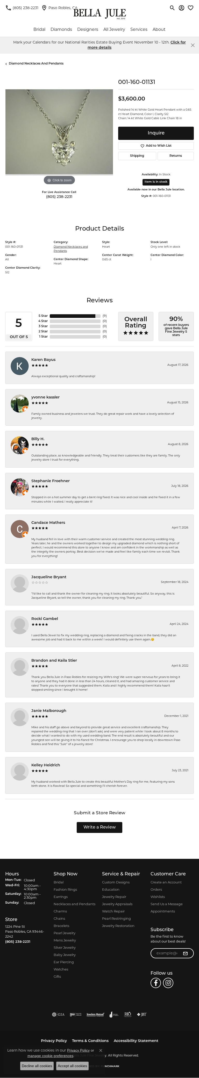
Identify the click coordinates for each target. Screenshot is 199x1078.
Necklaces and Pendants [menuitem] (74, 904)
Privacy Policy (54, 1041)
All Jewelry (114, 29)
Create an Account (166, 882)
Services (138, 29)
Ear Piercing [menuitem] (64, 962)
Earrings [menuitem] (61, 897)
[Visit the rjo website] (128, 1014)
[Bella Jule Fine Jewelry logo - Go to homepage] (99, 14)
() (105, 316)
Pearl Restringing (116, 918)
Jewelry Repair (114, 897)
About (159, 29)
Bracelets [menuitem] (61, 926)
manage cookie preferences (50, 1056)
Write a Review (99, 827)
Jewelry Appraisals (117, 904)
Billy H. (38, 439)
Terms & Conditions (90, 1041)
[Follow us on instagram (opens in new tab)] (168, 983)
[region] (59, 132)
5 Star (43, 316)
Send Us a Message (167, 904)
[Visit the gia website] (58, 1014)
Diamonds (61, 29)
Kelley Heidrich (45, 765)
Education (110, 889)
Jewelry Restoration (118, 926)
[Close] (192, 45)
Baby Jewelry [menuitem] (65, 955)
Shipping (137, 156)
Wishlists (158, 897)
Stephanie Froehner (50, 481)
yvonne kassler (45, 397)
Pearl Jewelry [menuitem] (64, 933)
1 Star (43, 336)
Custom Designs (116, 882)
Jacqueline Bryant (48, 577)
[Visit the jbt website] (142, 1014)
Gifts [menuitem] (57, 976)
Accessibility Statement (136, 1041)
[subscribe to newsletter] (185, 953)
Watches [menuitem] (61, 969)
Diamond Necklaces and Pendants (36, 63)
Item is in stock (156, 182)
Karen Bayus (43, 360)
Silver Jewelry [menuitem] (65, 947)
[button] (172, 8)
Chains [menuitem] (59, 918)
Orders (156, 889)
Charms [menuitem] (60, 911)
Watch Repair (113, 911)
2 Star (43, 331)
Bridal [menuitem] (58, 882)
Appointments (163, 911)
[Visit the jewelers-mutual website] (95, 1014)
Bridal (39, 29)
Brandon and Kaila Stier (54, 661)
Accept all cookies (72, 1066)
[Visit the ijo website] (75, 1014)
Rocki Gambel (44, 619)
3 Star (43, 326)
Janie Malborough (48, 711)
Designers (87, 29)
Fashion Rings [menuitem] (65, 889)
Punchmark (110, 1066)
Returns (175, 156)
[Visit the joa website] (114, 1014)
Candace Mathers (48, 523)
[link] (21, 8)
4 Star (43, 321)
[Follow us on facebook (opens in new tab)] (156, 983)
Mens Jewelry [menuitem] (65, 940)
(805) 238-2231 (59, 197)
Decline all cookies (37, 1066)
